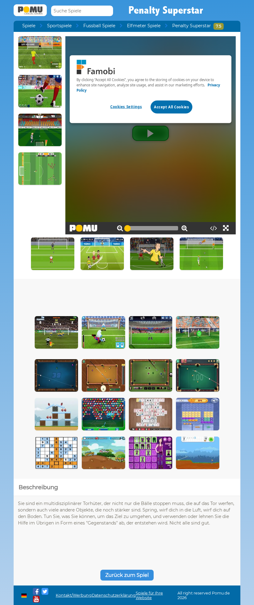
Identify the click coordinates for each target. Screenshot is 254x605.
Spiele (28, 25)
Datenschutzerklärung (114, 595)
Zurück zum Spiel (127, 575)
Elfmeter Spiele (143, 25)
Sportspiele (59, 25)
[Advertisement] (127, 296)
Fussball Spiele (99, 25)
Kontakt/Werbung (74, 595)
